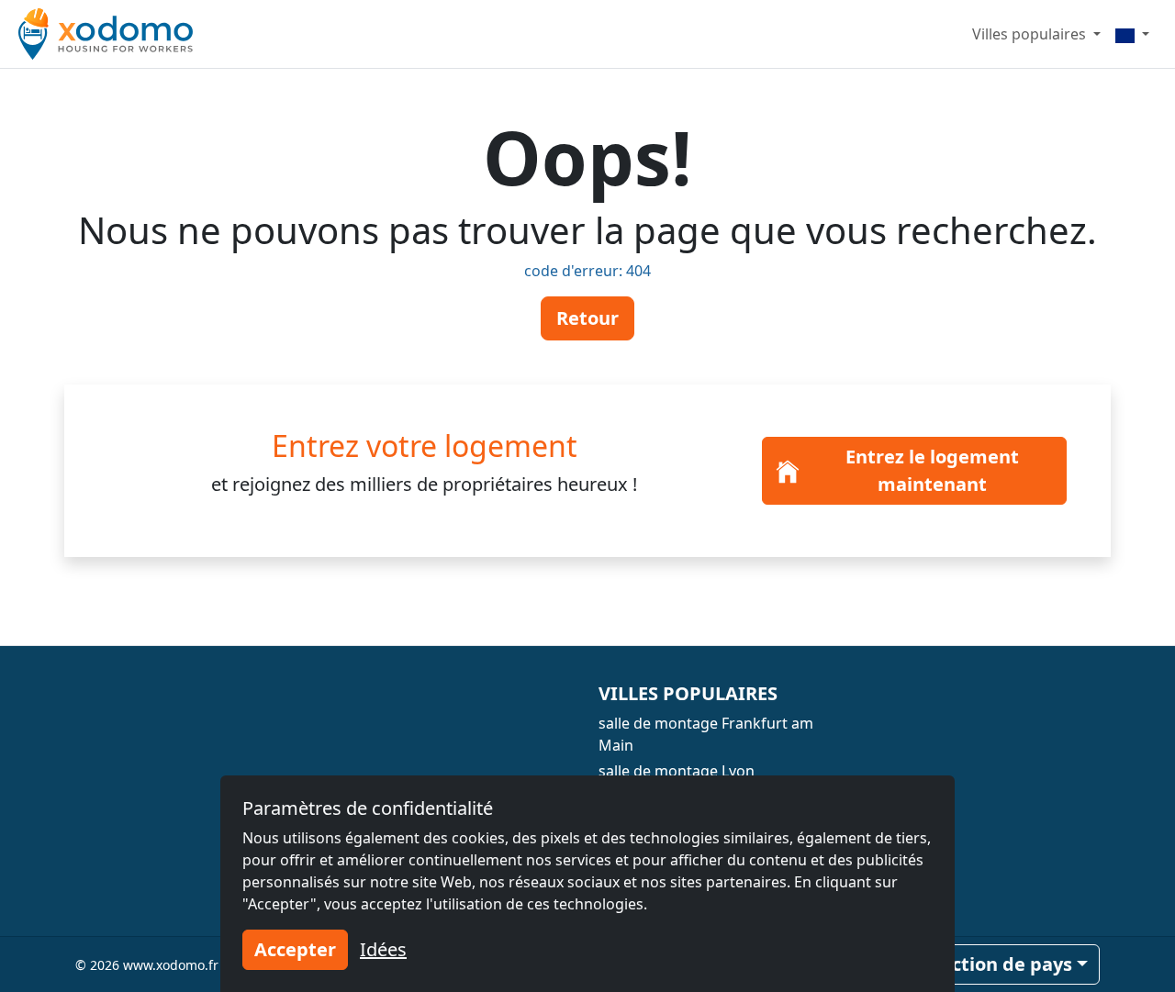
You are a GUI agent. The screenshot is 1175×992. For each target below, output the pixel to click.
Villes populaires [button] (1031, 34)
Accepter (295, 949)
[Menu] (1132, 34)
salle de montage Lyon (677, 771)
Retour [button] (587, 318)
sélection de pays (993, 964)
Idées (383, 949)
